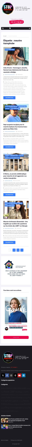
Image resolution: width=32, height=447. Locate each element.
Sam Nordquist (6, 143)
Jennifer (25, 86)
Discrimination (20, 83)
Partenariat (20, 401)
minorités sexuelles (7, 89)
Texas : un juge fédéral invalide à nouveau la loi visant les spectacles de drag (19, 426)
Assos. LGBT (9, 391)
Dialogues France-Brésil (17, 394)
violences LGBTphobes (20, 94)
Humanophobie (22, 106)
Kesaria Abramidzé (16, 237)
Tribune (26, 408)
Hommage (25, 398)
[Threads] (15, 375)
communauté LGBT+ (17, 188)
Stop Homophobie (9, 49)
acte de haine (7, 138)
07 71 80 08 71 (14, 367)
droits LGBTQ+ (18, 140)
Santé (21, 404)
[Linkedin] (23, 375)
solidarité (22, 92)
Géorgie (4, 237)
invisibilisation (20, 86)
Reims (24, 189)
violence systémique (12, 94)
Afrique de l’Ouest (11, 82)
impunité (15, 86)
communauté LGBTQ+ (14, 138)
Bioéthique (19, 392)
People (26, 401)
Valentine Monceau (8, 180)
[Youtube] (19, 375)
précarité (23, 89)
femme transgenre (24, 188)
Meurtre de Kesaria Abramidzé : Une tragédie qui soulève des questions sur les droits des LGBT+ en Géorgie (15, 224)
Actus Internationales (11, 106)
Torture (11, 143)
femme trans (17, 85)
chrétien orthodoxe (8, 235)
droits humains (6, 85)
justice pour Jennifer (7, 88)
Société (7, 157)
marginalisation (6, 141)
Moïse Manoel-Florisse (9, 228)
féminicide (19, 235)
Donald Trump (12, 140)
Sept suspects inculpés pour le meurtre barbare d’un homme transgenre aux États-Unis (15, 127)
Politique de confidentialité (16, 440)
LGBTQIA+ (13, 88)
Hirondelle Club (23, 85)
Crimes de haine (6, 83)
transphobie (5, 94)
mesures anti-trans (13, 141)
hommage (5, 86)
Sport (3, 408)
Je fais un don (16, 337)
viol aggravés (10, 191)
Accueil (4, 36)
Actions (4, 388)
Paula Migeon (19, 189)
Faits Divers (11, 397)
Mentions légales (4, 440)
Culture (10, 394)
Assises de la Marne (8, 188)
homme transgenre (24, 140)
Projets (12, 404)
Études (16, 411)
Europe (20, 203)
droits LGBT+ (11, 85)
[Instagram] (11, 375)
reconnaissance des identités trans (17, 91)
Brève (23, 392)
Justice (7, 108)
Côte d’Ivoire (19, 82)
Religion (16, 404)
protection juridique (7, 91)
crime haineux (21, 138)
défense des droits (13, 83)
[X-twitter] (3, 375)
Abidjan (6, 82)
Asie (2, 392)
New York (27, 141)
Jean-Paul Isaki (6, 189)
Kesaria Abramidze (24, 237)
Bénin (16, 82)
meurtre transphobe (19, 88)
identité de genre (11, 86)
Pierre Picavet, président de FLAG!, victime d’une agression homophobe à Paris (18, 419)
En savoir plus (9, 97)
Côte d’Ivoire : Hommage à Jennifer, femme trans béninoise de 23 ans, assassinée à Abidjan (16, 70)
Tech (24, 408)
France (7, 155)
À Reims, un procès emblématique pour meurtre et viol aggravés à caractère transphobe (15, 176)
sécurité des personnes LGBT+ (15, 92)
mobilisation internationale (16, 89)
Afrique (28, 388)
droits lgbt (14, 235)
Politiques (5, 404)
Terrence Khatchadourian (10, 74)
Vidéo (12, 411)
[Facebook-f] (7, 375)
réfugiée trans (6, 92)
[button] (29, 28)
